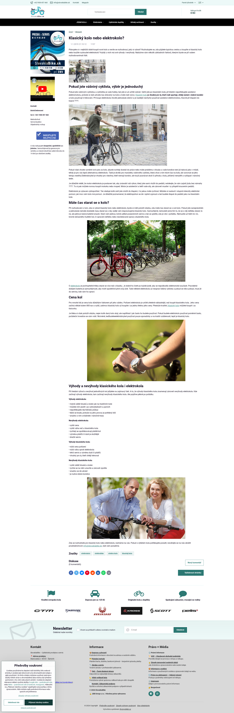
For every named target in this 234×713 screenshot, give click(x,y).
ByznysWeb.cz (125, 709)
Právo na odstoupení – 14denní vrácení (166, 675)
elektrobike (99, 553)
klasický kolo (173, 305)
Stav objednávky (143, 706)
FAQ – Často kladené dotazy (103, 671)
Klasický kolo (141, 95)
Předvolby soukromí (106, 706)
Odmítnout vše (13, 702)
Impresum (155, 681)
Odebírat (180, 630)
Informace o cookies (159, 669)
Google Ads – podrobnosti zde (40, 682)
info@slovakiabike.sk (92, 546)
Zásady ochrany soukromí (126, 706)
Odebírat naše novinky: (63, 632)
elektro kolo (113, 553)
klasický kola (127, 553)
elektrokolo (75, 286)
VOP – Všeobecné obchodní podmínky (166, 656)
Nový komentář (194, 562)
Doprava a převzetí (99, 653)
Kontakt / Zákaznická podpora (103, 684)
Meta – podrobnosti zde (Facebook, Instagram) (26, 685)
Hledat (141, 12)
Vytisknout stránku (192, 573)
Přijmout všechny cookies (39, 702)
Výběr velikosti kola (99, 678)
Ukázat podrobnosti (28, 708)
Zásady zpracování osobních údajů (164, 662)
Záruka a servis (98, 665)
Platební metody (98, 659)
